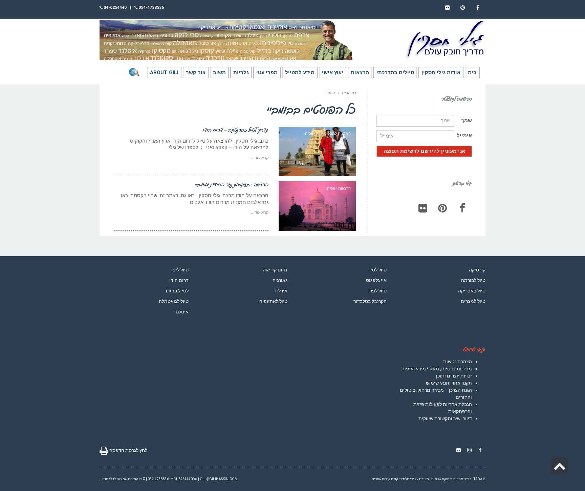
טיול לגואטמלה (174, 301)
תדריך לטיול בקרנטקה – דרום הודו (235, 130)
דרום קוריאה (275, 269)
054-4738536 (150, 7)
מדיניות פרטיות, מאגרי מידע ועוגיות (436, 368)
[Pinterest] (442, 208)
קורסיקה (477, 269)
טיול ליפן (180, 269)
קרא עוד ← (259, 158)
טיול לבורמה (473, 280)
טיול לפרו (377, 290)
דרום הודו (179, 280)
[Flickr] (423, 208)
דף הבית (349, 93)
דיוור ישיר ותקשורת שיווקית (445, 418)
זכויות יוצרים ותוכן (454, 376)
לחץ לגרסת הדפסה (127, 450)
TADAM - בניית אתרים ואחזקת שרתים (458, 479)
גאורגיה (280, 280)
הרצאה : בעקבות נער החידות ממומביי (231, 184)
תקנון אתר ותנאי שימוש (449, 383)
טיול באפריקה (471, 290)
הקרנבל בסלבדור (370, 301)
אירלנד (280, 290)
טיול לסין (378, 269)
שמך (466, 120)
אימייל (464, 135)
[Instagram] (469, 450)
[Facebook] (462, 208)
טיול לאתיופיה (273, 301)
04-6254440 (115, 7)
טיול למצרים (473, 301)
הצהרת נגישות (457, 361)
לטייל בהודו (177, 290)
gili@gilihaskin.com (219, 479)
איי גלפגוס (376, 280)
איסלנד (181, 311)
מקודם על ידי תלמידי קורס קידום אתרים (400, 479)
